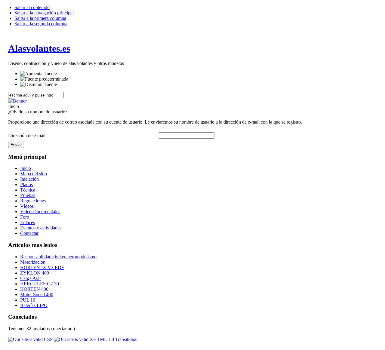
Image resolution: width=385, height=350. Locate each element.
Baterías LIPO (34, 305)
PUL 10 (27, 299)
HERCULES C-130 (39, 283)
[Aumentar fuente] (38, 73)
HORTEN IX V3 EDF (42, 267)
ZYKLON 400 (34, 272)
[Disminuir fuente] (38, 84)
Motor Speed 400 (36, 294)
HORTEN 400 (34, 289)
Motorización (32, 262)
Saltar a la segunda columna (40, 23)
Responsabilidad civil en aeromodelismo (58, 256)
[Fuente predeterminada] (44, 79)
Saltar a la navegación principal (44, 12)
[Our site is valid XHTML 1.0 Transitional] (95, 339)
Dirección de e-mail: (27, 135)
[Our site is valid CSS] (31, 339)
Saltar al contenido (32, 7)
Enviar (16, 145)
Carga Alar (30, 278)
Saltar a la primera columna (40, 18)
